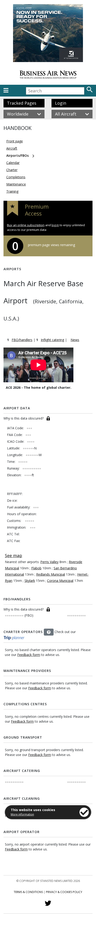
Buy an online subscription (26, 225)
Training (12, 191)
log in (55, 225)
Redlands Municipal (50, 574)
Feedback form (28, 654)
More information (22, 814)
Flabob (36, 568)
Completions (15, 177)
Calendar (13, 162)
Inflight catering (52, 340)
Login (60, 103)
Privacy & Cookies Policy (64, 892)
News (75, 340)
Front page (14, 141)
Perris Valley (49, 562)
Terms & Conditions (28, 892)
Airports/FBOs (17, 155)
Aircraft (11, 148)
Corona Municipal (60, 580)
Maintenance (16, 184)
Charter (11, 170)
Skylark (29, 580)
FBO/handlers (22, 340)
